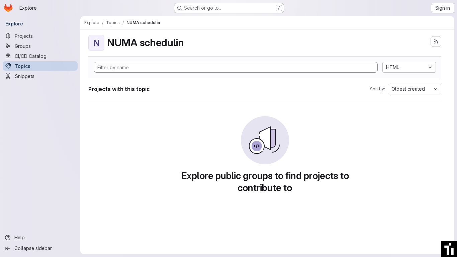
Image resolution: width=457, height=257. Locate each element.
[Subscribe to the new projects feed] (436, 41)
